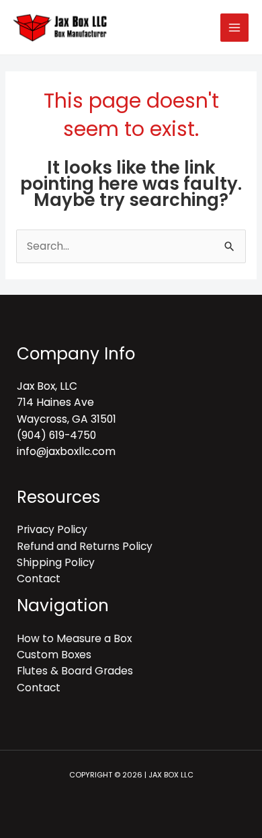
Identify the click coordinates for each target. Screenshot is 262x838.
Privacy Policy (52, 529)
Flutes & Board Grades (75, 671)
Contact (38, 578)
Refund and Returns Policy (84, 546)
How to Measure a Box (74, 638)
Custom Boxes (54, 655)
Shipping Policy (56, 562)
